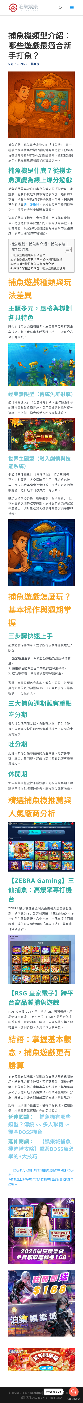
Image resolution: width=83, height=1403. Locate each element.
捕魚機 (35, 64)
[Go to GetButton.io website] (74, 1399)
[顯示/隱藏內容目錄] (66, 249)
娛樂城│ (38, 1393)
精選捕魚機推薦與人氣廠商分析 (34, 264)
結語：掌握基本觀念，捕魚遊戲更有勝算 (40, 268)
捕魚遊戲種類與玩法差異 (29, 255)
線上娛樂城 (31, 204)
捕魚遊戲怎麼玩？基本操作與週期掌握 (38, 259)
